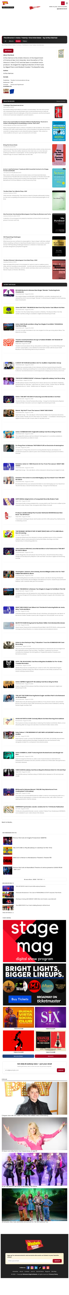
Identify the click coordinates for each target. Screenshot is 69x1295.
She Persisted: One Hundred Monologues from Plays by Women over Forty (27, 214)
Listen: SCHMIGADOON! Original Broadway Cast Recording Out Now (38, 432)
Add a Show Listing (8, 7)
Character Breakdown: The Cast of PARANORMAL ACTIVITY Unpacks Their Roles (38, 892)
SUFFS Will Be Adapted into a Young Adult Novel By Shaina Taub (37, 499)
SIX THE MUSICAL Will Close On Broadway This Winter (19, 1186)
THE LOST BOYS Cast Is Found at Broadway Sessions (30, 886)
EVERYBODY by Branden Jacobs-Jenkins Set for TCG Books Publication (40, 807)
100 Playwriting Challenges (12, 237)
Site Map (53, 1271)
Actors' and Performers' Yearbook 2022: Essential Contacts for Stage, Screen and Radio (26, 170)
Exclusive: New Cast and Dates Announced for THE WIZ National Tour (25, 1222)
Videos (25, 41)
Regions (47, 1271)
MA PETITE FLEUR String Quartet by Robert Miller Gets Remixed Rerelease (40, 623)
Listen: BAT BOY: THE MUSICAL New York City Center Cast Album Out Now (40, 307)
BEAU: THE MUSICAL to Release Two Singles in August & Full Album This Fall (40, 589)
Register (53, 3)
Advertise (15, 1271)
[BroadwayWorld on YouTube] (48, 1267)
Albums (11, 41)
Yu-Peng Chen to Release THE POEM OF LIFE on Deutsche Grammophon (40, 445)
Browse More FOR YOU (33, 879)
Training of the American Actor (13, 105)
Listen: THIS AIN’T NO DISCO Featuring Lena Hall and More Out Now (38, 397)
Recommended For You (10, 832)
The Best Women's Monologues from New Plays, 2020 (20, 260)
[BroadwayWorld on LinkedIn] (36, 1267)
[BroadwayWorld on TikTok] (40, 1267)
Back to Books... (7, 822)
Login (58, 3)
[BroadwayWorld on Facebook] (28, 1267)
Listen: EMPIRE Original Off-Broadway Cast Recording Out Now (37, 682)
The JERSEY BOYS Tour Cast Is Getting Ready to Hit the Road (33, 905)
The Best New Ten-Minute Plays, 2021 (15, 191)
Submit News (40, 1271)
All (5, 41)
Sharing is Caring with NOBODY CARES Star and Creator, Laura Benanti (36, 899)
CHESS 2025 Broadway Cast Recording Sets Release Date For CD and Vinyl (41, 770)
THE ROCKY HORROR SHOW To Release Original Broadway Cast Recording (40, 378)
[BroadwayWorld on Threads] (44, 1267)
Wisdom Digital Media (30, 1274)
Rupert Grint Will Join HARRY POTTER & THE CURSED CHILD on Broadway (25, 1115)
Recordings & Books (7, 45)
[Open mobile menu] (67, 3)
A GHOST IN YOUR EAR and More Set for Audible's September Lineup (38, 363)
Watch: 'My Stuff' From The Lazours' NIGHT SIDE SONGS (34, 410)
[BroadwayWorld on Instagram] (32, 1267)
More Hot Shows (18, 1056)
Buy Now (8, 51)
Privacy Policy (53, 1274)
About (21, 1271)
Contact (27, 1271)
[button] (63, 3)
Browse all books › (61, 101)
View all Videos (7, 912)
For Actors (18, 45)
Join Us (33, 1271)
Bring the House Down (10, 145)
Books (18, 41)
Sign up (61, 1070)
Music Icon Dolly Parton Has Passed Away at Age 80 (19, 1151)
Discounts (50, 1056)
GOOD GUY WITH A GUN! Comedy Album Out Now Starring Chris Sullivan (40, 718)
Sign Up (57, 1261)
